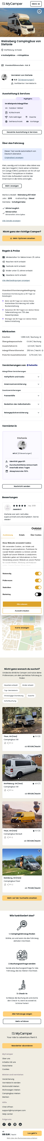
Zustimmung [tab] (8, 535)
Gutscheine (7, 1065)
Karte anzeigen (22, 627)
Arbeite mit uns (9, 1062)
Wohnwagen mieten (11, 1090)
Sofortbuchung (10, 701)
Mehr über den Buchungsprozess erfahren (22, 1138)
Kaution (6, 337)
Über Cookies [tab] (36, 535)
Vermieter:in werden (11, 1082)
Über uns (6, 1058)
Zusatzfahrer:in (9, 346)
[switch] (38, 580)
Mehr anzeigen (12, 186)
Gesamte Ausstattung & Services (22, 132)
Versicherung (8, 1079)
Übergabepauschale (12, 341)
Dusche (31, 696)
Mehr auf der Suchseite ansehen (22, 898)
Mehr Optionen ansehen (24, 238)
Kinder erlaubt (27, 685)
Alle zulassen (22, 604)
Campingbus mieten (11, 1093)
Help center (7, 1114)
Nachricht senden (22, 486)
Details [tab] (22, 535)
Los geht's (32, 1133)
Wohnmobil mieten (10, 1086)
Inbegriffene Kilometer (13, 350)
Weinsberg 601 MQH (26, 195)
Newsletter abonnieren (22, 1045)
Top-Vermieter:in (11, 690)
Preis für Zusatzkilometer (14, 355)
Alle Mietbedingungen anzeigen (16, 280)
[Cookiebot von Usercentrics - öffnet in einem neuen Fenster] (31, 528)
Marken (5, 1097)
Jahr (4, 198)
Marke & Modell (9, 195)
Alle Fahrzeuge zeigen (22, 1014)
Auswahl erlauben (22, 611)
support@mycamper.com (14, 1110)
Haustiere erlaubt (11, 685)
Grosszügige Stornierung (13, 696)
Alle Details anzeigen (11, 220)
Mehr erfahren (22, 1021)
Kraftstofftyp (21, 198)
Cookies (5, 1069)
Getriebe (6, 202)
